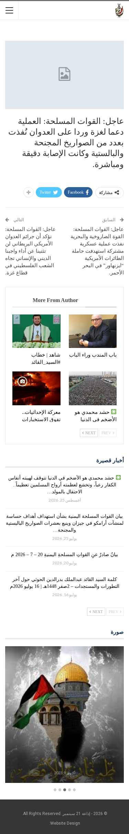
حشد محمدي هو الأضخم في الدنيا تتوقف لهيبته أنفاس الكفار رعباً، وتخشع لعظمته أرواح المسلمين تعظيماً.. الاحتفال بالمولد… (62, 484)
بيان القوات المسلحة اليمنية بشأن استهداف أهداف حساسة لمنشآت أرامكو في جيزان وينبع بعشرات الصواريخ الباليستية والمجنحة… (64, 523)
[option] (64, 715)
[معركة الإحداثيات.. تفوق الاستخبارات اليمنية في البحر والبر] (36, 388)
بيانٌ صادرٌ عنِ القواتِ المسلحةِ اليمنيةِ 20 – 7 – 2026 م (64, 554)
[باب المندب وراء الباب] (93, 331)
